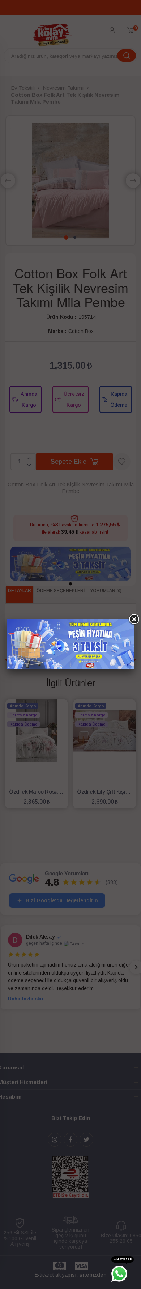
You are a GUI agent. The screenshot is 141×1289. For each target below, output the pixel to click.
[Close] (133, 619)
